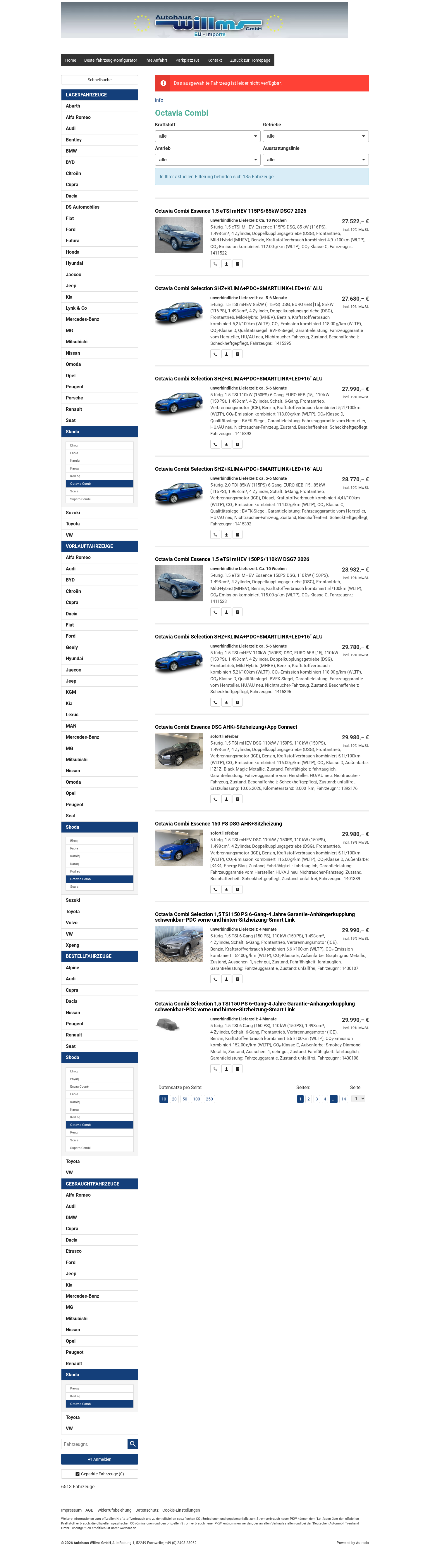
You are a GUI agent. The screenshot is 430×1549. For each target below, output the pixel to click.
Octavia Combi (81, 484)
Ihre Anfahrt (156, 60)
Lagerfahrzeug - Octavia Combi (262, 852)
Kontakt (214, 60)
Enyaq (74, 1079)
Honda (73, 252)
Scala (74, 491)
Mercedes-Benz (82, 319)
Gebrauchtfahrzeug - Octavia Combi (262, 759)
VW (69, 535)
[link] (215, 263)
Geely (72, 647)
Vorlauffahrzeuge (89, 546)
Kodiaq (75, 476)
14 (343, 1099)
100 (196, 1099)
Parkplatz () (187, 60)
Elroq (74, 445)
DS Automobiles (82, 207)
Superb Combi (80, 499)
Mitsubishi (76, 342)
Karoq (74, 468)
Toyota (73, 524)
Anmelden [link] (102, 1459)
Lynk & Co (76, 308)
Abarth (73, 106)
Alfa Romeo (78, 117)
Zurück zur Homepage (250, 60)
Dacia (72, 196)
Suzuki (73, 512)
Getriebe (272, 124)
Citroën (73, 173)
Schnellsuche (99, 79)
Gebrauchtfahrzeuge (92, 1184)
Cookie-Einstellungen (181, 1510)
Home (70, 60)
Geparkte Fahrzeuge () (102, 1474)
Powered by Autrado (353, 1543)
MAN (71, 726)
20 (174, 1099)
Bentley (74, 140)
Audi (70, 128)
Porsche (74, 398)
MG (69, 330)
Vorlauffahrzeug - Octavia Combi (262, 943)
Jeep (71, 285)
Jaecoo (73, 274)
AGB (89, 1510)
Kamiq (75, 461)
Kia (69, 297)
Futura (73, 240)
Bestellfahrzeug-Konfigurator (110, 60)
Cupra (72, 184)
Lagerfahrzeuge (86, 95)
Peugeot (74, 387)
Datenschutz (147, 1510)
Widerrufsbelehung (114, 1510)
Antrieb (163, 148)
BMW (71, 151)
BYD (70, 162)
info (159, 100)
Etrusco (74, 1251)
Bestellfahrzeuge (88, 956)
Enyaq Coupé (79, 1086)
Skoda (72, 432)
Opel (70, 375)
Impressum (71, 1510)
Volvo (72, 922)
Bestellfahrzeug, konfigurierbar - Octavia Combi (262, 233)
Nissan (73, 353)
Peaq (74, 1132)
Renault (74, 409)
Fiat (70, 218)
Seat (70, 420)
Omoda (73, 364)
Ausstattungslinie (281, 148)
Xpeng (72, 945)
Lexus (72, 714)
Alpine (72, 967)
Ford (70, 229)
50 (185, 1099)
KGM (71, 692)
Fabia (74, 453)
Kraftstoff (165, 124)
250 (209, 1099)
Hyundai (74, 263)
